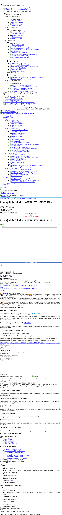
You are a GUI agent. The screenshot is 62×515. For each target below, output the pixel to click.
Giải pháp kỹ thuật (11, 97)
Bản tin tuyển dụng (10, 442)
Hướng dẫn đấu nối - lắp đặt (14, 99)
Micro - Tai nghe (11, 59)
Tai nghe (18, 69)
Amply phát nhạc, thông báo (35, 77)
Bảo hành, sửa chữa (29, 182)
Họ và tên (2, 347)
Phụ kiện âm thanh (27, 91)
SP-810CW (10, 275)
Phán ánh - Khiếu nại (11, 443)
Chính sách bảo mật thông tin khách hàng (16, 458)
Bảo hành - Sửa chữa (12, 100)
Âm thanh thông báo (12, 27)
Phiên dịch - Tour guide (31, 66)
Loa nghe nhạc (24, 55)
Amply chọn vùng (26, 79)
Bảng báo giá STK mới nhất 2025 (16, 343)
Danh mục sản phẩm (25, 11)
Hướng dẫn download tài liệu (13, 449)
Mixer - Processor (26, 85)
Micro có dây (22, 63)
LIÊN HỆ (5, 185)
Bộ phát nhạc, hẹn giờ (18, 35)
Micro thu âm (22, 68)
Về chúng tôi (8, 439)
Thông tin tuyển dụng (30, 103)
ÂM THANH (6, 119)
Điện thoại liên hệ (5, 350)
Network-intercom (17, 37)
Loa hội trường (24, 89)
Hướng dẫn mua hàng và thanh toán (15, 451)
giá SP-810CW (31, 343)
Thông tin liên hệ (26, 105)
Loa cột (17, 51)
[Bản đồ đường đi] (9, 482)
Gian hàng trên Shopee (27, 102)
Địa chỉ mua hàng (5, 196)
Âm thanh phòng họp (12, 16)
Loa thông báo (10, 40)
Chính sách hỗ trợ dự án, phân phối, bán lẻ (17, 455)
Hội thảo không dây (17, 22)
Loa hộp (18, 46)
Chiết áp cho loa (25, 52)
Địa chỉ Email (4, 353)
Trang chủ (3, 198)
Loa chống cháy (24, 57)
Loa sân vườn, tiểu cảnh (32, 49)
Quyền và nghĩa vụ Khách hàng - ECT (15, 454)
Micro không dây (25, 65)
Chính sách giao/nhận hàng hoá (14, 452)
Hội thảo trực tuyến (17, 24)
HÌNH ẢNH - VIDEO (9, 183)
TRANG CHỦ (26, 8)
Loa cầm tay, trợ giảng (30, 54)
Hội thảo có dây (16, 20)
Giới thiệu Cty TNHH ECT (26, 9)
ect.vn (11, 480)
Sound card (21, 71)
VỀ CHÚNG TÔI (8, 117)
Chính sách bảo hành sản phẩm (14, 456)
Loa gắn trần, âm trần (18, 45)
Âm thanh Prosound (12, 80)
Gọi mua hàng (8, 193)
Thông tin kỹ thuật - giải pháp (29, 93)
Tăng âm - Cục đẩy (27, 88)
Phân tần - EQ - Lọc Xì (30, 86)
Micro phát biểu (16, 25)
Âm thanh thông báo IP (18, 33)
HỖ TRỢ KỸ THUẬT (9, 177)
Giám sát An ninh (17, 38)
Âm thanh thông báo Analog (20, 32)
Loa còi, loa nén (24, 48)
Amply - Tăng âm (11, 72)
